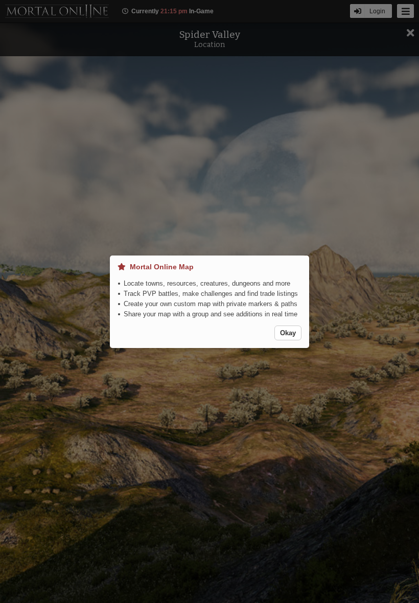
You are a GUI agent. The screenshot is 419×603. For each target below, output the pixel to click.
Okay (288, 333)
